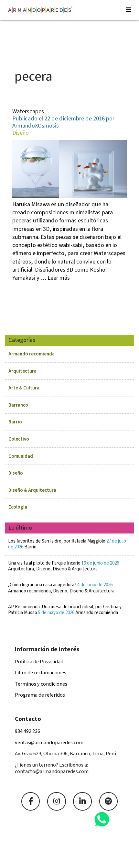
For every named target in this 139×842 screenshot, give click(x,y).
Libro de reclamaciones (40, 672)
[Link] (30, 801)
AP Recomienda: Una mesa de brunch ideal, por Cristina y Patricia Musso (65, 609)
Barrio (15, 422)
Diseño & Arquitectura (32, 490)
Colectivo (18, 439)
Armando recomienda (31, 354)
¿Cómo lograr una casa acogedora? (61, 587)
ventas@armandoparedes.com (49, 742)
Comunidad (20, 456)
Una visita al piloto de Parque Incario (63, 566)
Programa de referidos (40, 695)
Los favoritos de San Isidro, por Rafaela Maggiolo (67, 544)
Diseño (15, 473)
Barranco (18, 405)
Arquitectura (22, 371)
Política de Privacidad (39, 661)
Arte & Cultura (23, 388)
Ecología (17, 507)
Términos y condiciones (41, 684)
